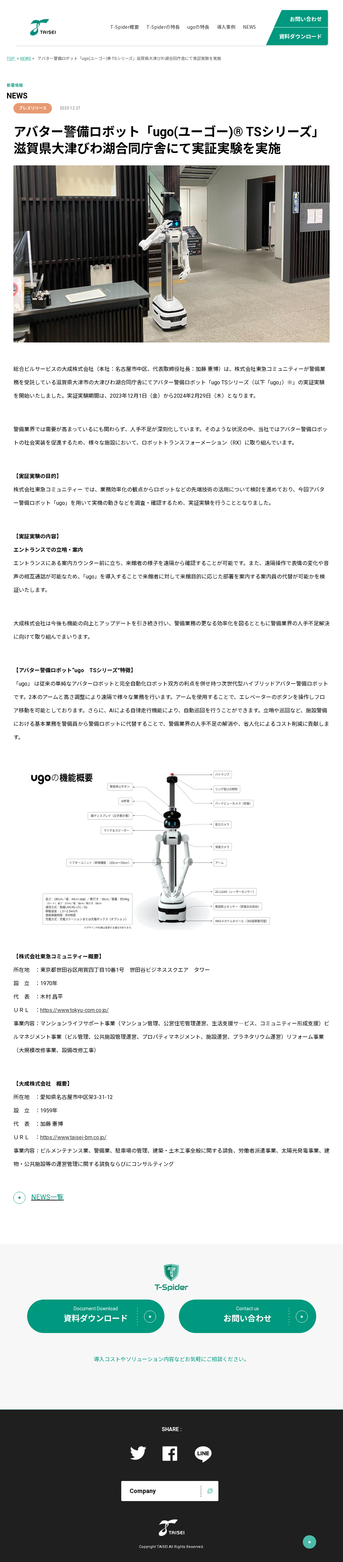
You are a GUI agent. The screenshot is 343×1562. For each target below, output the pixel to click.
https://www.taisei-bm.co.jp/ (73, 1137)
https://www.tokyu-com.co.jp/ (74, 1010)
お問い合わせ (306, 19)
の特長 (198, 26)
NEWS (249, 26)
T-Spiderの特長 (163, 26)
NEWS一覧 (47, 1197)
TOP (11, 58)
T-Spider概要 (124, 26)
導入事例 (226, 26)
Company (143, 1490)
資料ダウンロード (300, 36)
